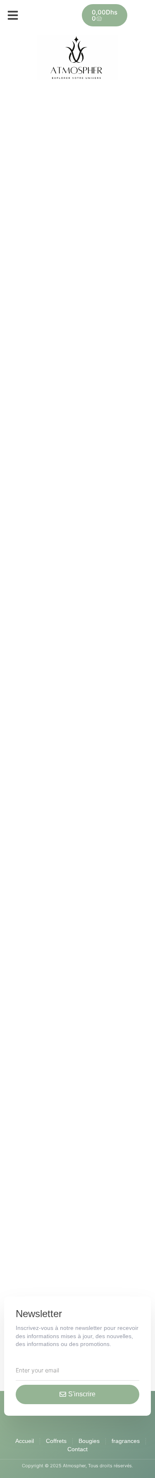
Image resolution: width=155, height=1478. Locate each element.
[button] (12, 15)
